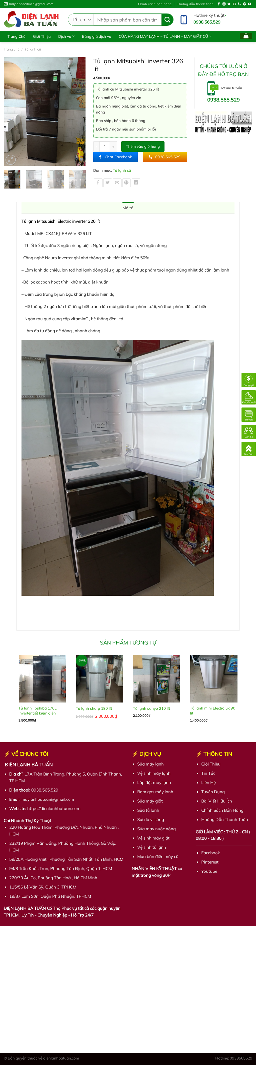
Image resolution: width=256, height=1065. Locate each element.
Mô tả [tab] (128, 207)
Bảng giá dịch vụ (96, 36)
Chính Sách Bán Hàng (222, 810)
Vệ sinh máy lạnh (153, 773)
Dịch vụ (64, 36)
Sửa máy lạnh (150, 763)
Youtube (209, 871)
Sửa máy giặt (150, 801)
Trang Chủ (17, 36)
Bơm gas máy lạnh (155, 791)
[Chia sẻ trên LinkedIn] (136, 182)
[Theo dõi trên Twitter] (229, 4)
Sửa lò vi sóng (150, 819)
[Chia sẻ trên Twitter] (107, 182)
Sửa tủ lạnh (148, 810)
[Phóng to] (11, 160)
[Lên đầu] (249, 448)
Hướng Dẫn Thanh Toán (224, 819)
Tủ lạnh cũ (122, 170)
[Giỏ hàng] (246, 36)
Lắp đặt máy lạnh (154, 782)
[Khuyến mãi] (249, 397)
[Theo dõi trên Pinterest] (244, 4)
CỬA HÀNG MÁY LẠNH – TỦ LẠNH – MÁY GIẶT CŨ (163, 36)
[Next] (79, 111)
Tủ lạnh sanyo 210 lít (151, 708)
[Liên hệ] (249, 431)
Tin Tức (208, 773)
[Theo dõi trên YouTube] (249, 4)
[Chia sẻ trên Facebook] (98, 182)
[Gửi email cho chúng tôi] (234, 4)
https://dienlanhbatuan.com (53, 808)
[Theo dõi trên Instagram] (224, 4)
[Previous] (10, 111)
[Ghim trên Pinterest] (126, 182)
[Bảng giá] (249, 379)
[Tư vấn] (249, 414)
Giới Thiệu (42, 36)
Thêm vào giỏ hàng (143, 146)
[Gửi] (167, 20)
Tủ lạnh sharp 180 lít (94, 708)
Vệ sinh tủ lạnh (151, 847)
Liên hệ (49, 47)
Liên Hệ (208, 782)
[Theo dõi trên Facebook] (218, 4)
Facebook (210, 852)
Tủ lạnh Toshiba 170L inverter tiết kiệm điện (37, 711)
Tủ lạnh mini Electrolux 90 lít (212, 711)
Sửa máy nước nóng (156, 828)
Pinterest (209, 861)
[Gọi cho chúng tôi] (239, 4)
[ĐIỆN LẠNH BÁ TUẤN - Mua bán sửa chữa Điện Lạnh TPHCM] (32, 19)
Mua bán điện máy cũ (157, 856)
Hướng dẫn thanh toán (196, 4)
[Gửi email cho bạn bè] (117, 182)
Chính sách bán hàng (155, 4)
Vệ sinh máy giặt (153, 837)
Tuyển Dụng (213, 791)
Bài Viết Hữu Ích (22, 47)
